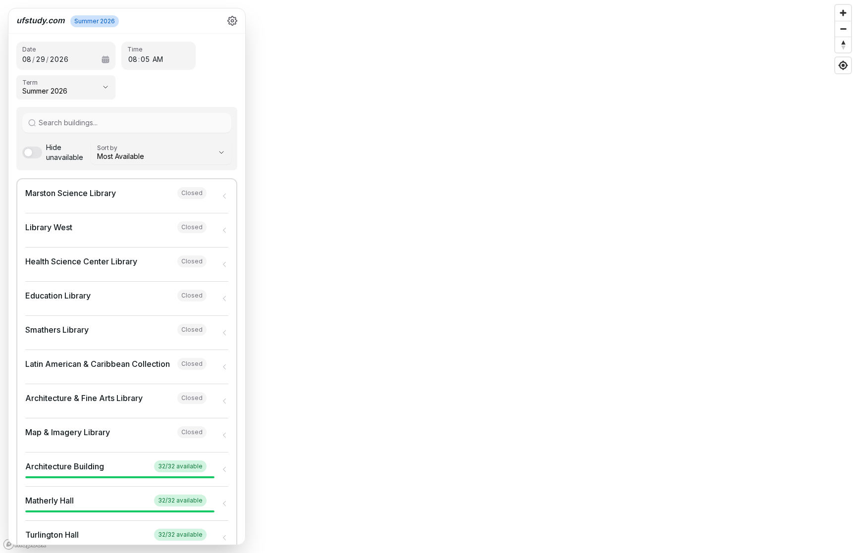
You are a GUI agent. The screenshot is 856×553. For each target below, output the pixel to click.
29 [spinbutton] (40, 59)
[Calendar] (105, 59)
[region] (428, 276)
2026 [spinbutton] (59, 59)
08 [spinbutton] (26, 59)
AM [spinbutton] (158, 59)
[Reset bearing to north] (843, 44)
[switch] (52, 152)
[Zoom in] (843, 13)
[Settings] (232, 21)
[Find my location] (843, 65)
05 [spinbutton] (145, 59)
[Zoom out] (843, 29)
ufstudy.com (40, 20)
